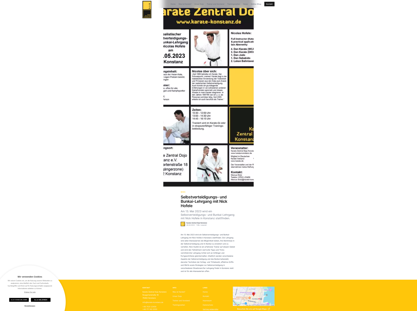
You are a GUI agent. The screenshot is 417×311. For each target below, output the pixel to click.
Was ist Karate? (185, 4)
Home (173, 4)
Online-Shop (256, 4)
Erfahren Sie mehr (30, 292)
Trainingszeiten (233, 4)
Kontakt (269, 4)
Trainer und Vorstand (215, 4)
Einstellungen (30, 306)
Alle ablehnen (40, 300)
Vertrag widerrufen (210, 309)
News (245, 4)
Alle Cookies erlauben (19, 299)
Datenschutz (208, 305)
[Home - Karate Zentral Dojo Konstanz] (146, 9)
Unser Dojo (199, 4)
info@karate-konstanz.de (152, 302)
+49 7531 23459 (149, 307)
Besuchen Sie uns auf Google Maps (252, 309)
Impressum (207, 300)
